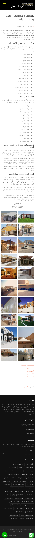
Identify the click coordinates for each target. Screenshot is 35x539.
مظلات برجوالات (18, 491)
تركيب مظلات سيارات (13, 474)
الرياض (20, 467)
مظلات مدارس (8, 508)
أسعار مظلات (29, 464)
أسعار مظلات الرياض (17, 464)
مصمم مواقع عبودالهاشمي (9, 535)
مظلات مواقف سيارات (27, 515)
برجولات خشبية (29, 471)
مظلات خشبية (19, 498)
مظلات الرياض (29, 491)
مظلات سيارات (30, 368)
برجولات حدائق (12, 467)
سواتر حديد (15, 481)
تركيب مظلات (10, 471)
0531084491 (30, 450)
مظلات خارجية (29, 498)
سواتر (31, 481)
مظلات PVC (14, 488)
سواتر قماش (6, 481)
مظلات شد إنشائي (14, 501)
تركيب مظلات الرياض (27, 474)
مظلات (21, 488)
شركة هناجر (7, 484)
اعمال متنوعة (26, 387)
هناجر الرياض (13, 518)
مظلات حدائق (29, 495)
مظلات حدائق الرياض (17, 495)
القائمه (4, 4)
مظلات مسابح (29, 512)
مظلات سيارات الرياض (27, 501)
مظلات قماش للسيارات (27, 365)
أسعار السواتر (30, 377)
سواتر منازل (30, 484)
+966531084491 (29, 454)
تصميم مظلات (20, 478)
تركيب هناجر (29, 478)
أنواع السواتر (30, 371)
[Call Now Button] (4, 535)
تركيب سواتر (30, 374)
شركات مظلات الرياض (18, 484)
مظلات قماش (15, 505)
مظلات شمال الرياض (27, 505)
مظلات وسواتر (14, 515)
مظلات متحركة (18, 508)
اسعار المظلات (29, 467)
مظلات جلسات (8, 491)
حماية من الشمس (9, 478)
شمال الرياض (29, 488)
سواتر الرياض (23, 481)
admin (19, 26)
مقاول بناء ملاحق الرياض (26, 518)
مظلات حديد (6, 495)
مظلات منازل (19, 512)
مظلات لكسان (29, 508)
